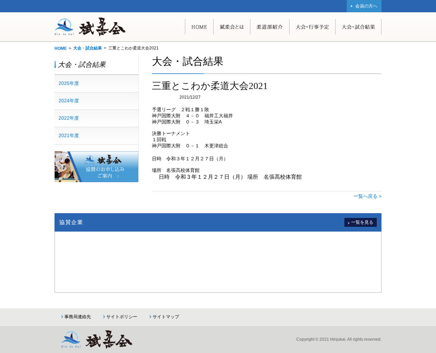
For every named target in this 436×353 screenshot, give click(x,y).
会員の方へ (366, 6)
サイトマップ (166, 316)
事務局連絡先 (77, 316)
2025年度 (69, 83)
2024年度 (69, 100)
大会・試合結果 (87, 48)
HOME (60, 48)
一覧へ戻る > (368, 196)
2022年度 (69, 118)
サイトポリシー (121, 316)
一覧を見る (362, 222)
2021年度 (69, 135)
